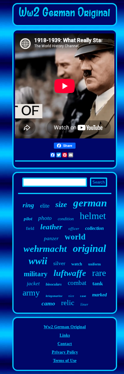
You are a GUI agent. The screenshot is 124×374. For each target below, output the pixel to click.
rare (99, 273)
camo (48, 303)
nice (71, 296)
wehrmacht (45, 248)
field (30, 228)
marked (99, 294)
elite (44, 205)
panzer (51, 238)
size (61, 204)
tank (97, 283)
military (36, 274)
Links (65, 335)
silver (59, 263)
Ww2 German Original (65, 327)
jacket (33, 283)
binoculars (54, 284)
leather (51, 227)
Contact (64, 344)
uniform (94, 264)
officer (73, 228)
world (75, 236)
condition (66, 219)
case (83, 296)
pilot (28, 218)
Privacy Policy (65, 352)
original (89, 248)
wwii (38, 260)
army (31, 292)
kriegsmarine (54, 296)
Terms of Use (64, 360)
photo (45, 218)
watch (76, 264)
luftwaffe (70, 273)
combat (77, 282)
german (90, 203)
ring (28, 205)
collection (94, 228)
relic (67, 303)
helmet (93, 215)
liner (84, 304)
